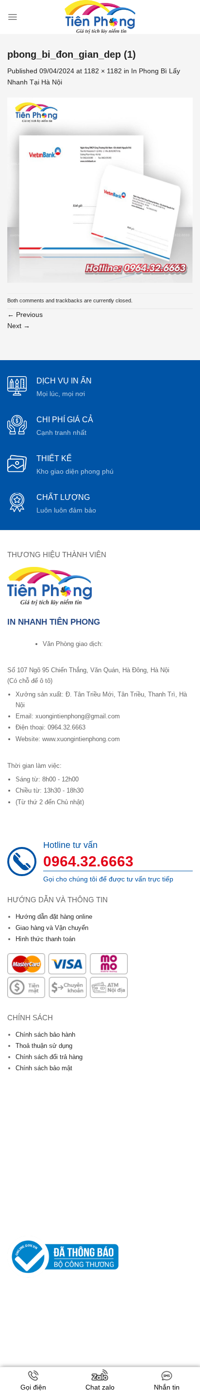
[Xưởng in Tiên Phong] (100, 17)
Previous (25, 314)
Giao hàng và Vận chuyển (52, 927)
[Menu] (12, 17)
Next (18, 326)
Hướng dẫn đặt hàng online (54, 916)
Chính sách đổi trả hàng (49, 1057)
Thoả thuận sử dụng (44, 1045)
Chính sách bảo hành (45, 1034)
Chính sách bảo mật (44, 1068)
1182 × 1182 (103, 71)
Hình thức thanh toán (45, 939)
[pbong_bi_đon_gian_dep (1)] (100, 190)
